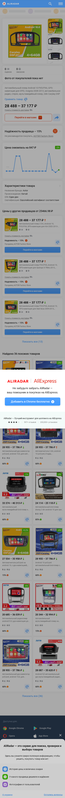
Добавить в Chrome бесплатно (30, 401)
